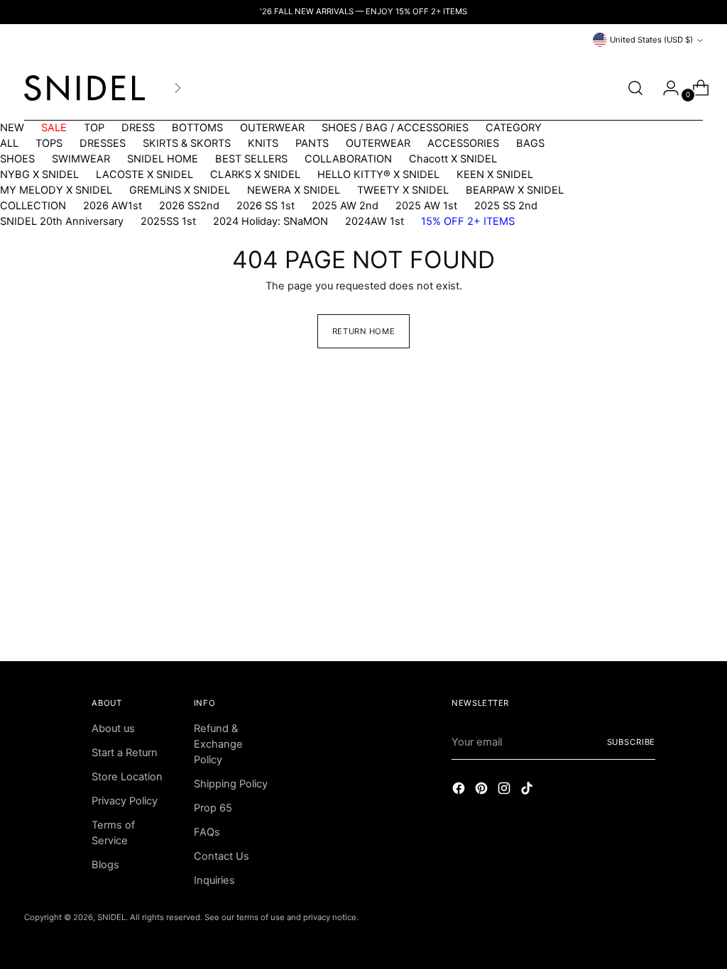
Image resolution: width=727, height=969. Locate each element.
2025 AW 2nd (345, 205)
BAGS (530, 143)
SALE (54, 127)
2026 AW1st (112, 205)
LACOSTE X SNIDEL (144, 174)
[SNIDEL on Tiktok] (528, 790)
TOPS (48, 143)
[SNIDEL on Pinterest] (482, 790)
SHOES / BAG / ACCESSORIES (395, 127)
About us (113, 728)
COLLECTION (33, 205)
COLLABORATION (348, 159)
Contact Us (221, 856)
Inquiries (214, 880)
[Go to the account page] (665, 88)
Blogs (105, 864)
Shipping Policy (231, 783)
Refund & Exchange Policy (218, 744)
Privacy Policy (125, 800)
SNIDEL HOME (162, 159)
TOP (94, 127)
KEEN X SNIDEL (495, 174)
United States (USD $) (651, 40)
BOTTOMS (197, 127)
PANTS (312, 143)
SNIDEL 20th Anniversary (62, 221)
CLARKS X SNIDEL (255, 174)
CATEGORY (514, 127)
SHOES (17, 159)
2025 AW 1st (426, 205)
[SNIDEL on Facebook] (460, 790)
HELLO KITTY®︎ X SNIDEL (378, 174)
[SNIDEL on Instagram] (505, 790)
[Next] (177, 88)
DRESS (138, 127)
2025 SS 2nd (505, 205)
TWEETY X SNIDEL (403, 190)
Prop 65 (213, 808)
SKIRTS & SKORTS (187, 143)
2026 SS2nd (189, 205)
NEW (12, 127)
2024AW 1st (374, 221)
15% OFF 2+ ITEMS (468, 221)
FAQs (207, 832)
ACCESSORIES (463, 143)
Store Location (127, 776)
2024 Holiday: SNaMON (270, 221)
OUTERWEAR (272, 127)
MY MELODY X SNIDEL (56, 190)
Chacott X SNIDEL (453, 159)
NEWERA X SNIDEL (293, 190)
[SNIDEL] (84, 88)
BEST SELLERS (251, 159)
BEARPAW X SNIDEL (515, 190)
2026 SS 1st (265, 205)
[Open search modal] (635, 88)
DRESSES (103, 143)
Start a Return (125, 752)
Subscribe (631, 742)
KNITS (263, 143)
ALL (9, 143)
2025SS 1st (168, 221)
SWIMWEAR (81, 159)
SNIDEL (111, 917)
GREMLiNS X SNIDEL (179, 190)
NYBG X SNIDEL (39, 174)
